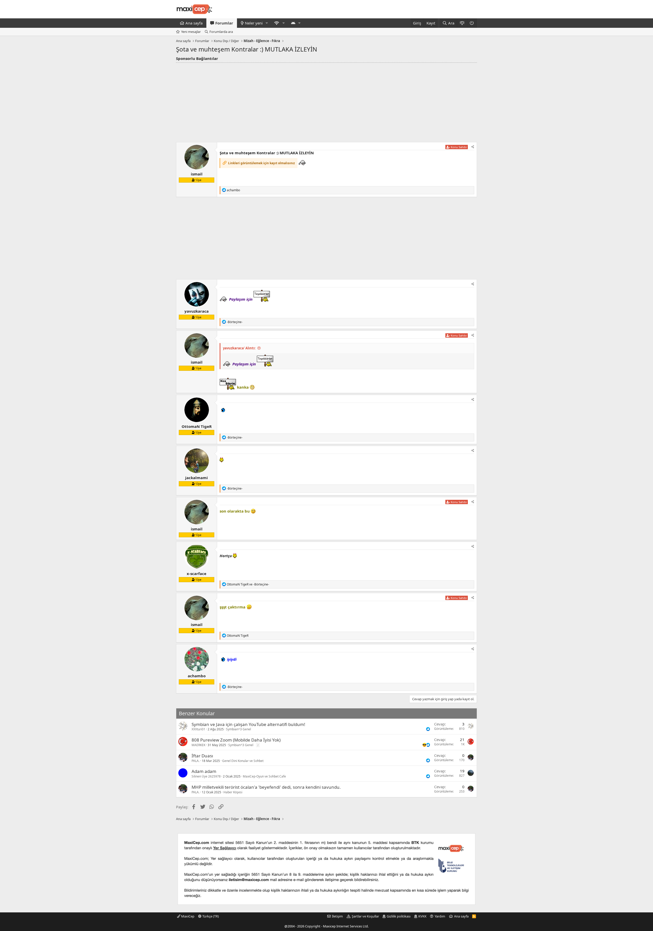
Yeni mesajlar (191, 31)
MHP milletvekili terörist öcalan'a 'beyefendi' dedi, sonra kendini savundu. (266, 787)
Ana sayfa (194, 22)
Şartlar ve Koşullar (365, 916)
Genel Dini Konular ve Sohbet (242, 761)
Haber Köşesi (232, 792)
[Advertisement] (326, 101)
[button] (266, 23)
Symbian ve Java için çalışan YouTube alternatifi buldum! (248, 724)
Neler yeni (254, 22)
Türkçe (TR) (210, 916)
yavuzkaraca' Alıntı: (239, 348)
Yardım (440, 916)
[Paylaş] (473, 147)
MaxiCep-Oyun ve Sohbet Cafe (264, 776)
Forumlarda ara (221, 31)
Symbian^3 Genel (238, 729)
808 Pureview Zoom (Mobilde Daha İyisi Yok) (236, 740)
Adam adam (204, 771)
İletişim (337, 916)
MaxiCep (187, 916)
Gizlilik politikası (398, 916)
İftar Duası (202, 756)
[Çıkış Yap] (472, 23)
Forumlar (224, 22)
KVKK (422, 916)
